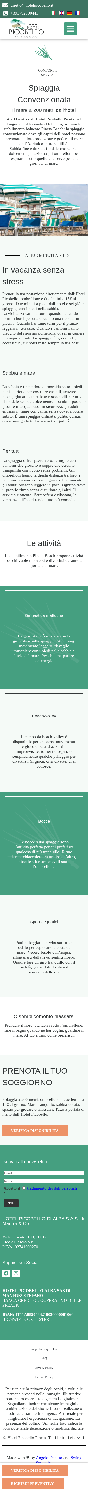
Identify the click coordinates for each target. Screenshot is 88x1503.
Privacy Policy (44, 1367)
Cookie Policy (44, 1377)
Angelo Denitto (49, 1457)
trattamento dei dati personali (52, 1188)
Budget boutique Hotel (44, 1349)
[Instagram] (16, 1273)
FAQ (44, 1358)
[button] (70, 28)
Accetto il (12, 1188)
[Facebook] (6, 1273)
